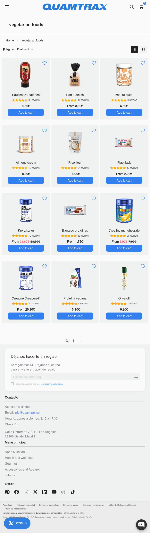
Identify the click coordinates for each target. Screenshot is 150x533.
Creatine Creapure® (26, 298)
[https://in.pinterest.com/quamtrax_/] (7, 492)
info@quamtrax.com (28, 412)
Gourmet (11, 463)
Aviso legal (7, 505)
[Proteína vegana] (75, 278)
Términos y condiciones (93, 505)
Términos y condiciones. (51, 383)
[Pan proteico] (75, 75)
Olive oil (124, 298)
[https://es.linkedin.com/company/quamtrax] (44, 492)
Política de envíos (70, 505)
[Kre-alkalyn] (26, 210)
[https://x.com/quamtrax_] (35, 492)
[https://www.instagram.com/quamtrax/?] (26, 492)
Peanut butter (124, 94)
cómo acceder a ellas (74, 513)
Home (10, 40)
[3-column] (134, 49)
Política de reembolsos (49, 505)
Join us (10, 475)
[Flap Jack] (124, 142)
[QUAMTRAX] (75, 6)
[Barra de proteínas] (75, 210)
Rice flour (75, 162)
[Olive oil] (124, 278)
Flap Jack (124, 162)
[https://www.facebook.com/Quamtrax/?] (16, 492)
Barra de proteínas (75, 230)
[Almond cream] (26, 142)
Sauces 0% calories (26, 94)
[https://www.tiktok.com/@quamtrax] (73, 492)
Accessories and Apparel (22, 469)
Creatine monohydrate (124, 230)
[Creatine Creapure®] (26, 278)
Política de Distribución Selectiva (122, 505)
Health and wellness (19, 457)
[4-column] (143, 49)
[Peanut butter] (124, 75)
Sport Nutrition (15, 452)
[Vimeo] (63, 492)
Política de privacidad (26, 505)
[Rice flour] (75, 142)
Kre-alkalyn (26, 230)
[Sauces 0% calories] (26, 75)
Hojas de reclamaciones (15, 509)
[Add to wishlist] (44, 63)
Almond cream (26, 162)
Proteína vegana (74, 298)
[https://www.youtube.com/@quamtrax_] (54, 492)
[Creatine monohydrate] (124, 210)
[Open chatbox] (141, 524)
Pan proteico (75, 94)
